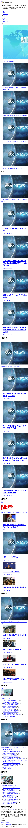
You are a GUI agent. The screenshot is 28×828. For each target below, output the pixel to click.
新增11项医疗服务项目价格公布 (10, 712)
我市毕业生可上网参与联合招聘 (10, 793)
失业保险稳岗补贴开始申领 (9, 798)
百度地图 (7, 822)
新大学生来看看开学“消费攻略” (10, 757)
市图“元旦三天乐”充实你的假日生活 (12, 751)
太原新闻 (11, 809)
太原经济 (5, 14)
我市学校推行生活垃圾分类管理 (10, 756)
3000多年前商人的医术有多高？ (10, 700)
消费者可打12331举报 (8, 767)
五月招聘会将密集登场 (8, 803)
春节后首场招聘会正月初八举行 (10, 790)
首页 (4, 11)
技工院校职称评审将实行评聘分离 (11, 788)
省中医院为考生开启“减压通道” (10, 704)
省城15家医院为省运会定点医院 (10, 703)
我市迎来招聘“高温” (8, 800)
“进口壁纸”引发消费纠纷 (9, 765)
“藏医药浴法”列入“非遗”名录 (10, 702)
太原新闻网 (8, 824)
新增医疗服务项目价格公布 (9, 706)
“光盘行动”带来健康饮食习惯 (10, 716)
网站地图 (3, 822)
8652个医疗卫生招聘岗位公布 (10, 796)
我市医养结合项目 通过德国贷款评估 (12, 714)
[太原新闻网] (6, 3)
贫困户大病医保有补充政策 (9, 707)
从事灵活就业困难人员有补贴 (10, 802)
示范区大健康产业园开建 (9, 709)
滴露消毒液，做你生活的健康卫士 (11, 763)
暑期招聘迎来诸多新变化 (9, 792)
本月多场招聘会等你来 (8, 795)
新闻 (4, 12)
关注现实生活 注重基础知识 (10, 754)
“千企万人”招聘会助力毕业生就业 (11, 799)
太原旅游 (5, 16)
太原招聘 (5, 21)
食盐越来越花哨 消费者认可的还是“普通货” (13, 758)
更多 (2, 174)
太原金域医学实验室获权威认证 (10, 710)
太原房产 (5, 15)
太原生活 (5, 19)
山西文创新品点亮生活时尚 (9, 753)
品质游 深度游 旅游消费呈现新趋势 (11, 764)
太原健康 (5, 18)
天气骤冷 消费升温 (7, 768)
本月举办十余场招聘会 (8, 789)
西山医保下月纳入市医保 (9, 713)
